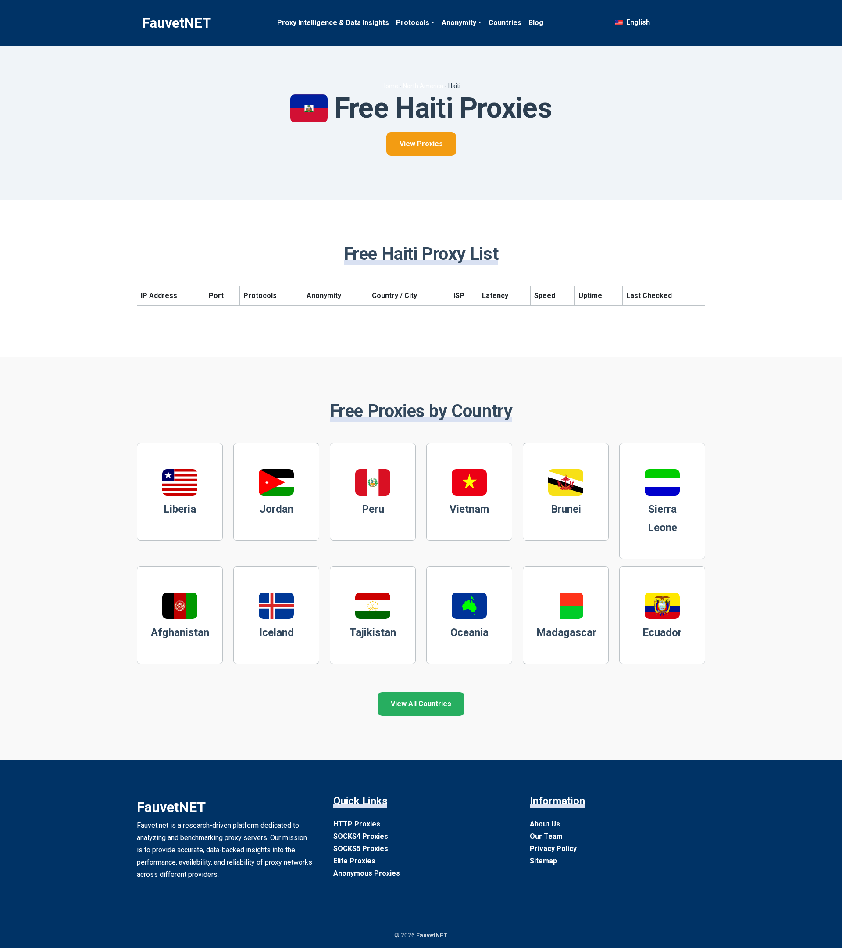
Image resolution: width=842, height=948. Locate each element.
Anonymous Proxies (366, 873)
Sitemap (543, 861)
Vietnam (469, 509)
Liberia (180, 509)
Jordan (276, 509)
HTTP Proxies (356, 824)
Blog (535, 22)
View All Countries (421, 704)
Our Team (546, 836)
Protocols (412, 22)
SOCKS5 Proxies (360, 848)
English (637, 22)
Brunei (566, 509)
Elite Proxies (354, 861)
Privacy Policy (553, 848)
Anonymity (459, 22)
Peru (373, 509)
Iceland (276, 632)
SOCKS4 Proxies (360, 836)
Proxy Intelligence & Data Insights (333, 22)
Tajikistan (373, 632)
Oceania (469, 632)
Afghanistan (180, 632)
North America (423, 86)
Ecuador (662, 632)
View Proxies (421, 144)
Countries (505, 22)
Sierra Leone (662, 518)
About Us (545, 824)
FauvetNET (176, 22)
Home (390, 86)
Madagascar (566, 632)
